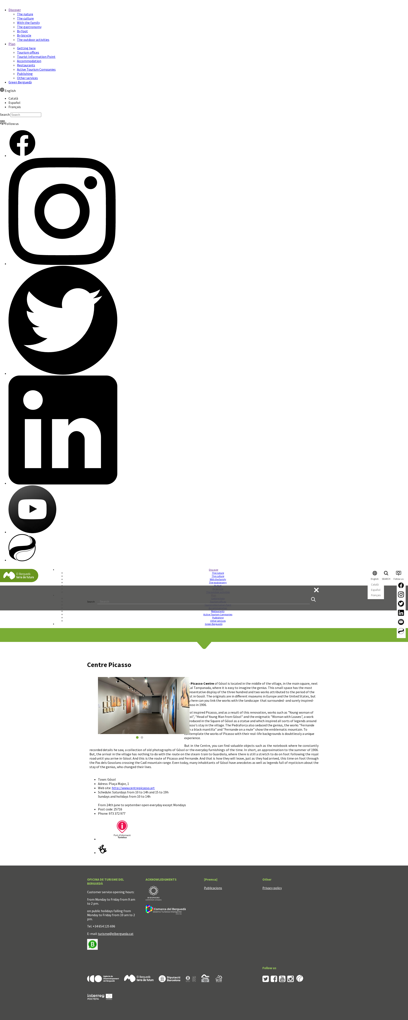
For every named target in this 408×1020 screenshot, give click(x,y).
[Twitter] (62, 373)
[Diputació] (169, 981)
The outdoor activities (33, 39)
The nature (25, 14)
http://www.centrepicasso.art (133, 788)
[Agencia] (103, 981)
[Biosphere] (154, 899)
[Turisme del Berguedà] (19, 581)
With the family (28, 22)
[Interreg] (100, 1006)
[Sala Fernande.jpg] (144, 705)
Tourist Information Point (36, 56)
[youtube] (282, 981)
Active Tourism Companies (36, 69)
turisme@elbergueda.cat (115, 934)
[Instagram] (62, 263)
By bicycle (24, 35)
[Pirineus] (205, 981)
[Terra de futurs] (138, 981)
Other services (27, 78)
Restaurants (26, 65)
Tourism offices (28, 52)
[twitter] (265, 981)
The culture (25, 18)
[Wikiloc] (22, 560)
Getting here (26, 48)
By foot (22, 31)
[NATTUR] (218, 981)
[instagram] (290, 981)
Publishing (25, 73)
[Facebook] (22, 155)
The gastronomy (29, 27)
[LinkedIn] (62, 483)
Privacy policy (272, 888)
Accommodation (29, 61)
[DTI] (166, 915)
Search (5, 114)
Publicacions (213, 888)
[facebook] (274, 981)
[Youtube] (32, 532)
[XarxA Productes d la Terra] (191, 981)
